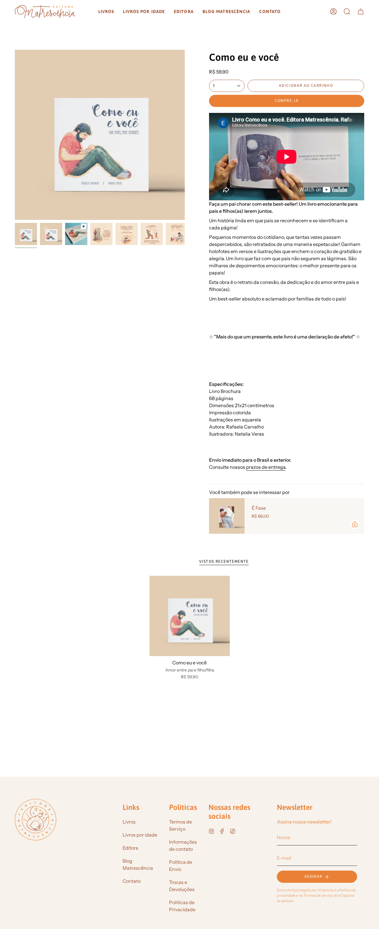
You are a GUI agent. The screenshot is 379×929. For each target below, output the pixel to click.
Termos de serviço (318, 895)
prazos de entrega (265, 467)
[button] (106, 11)
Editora (130, 848)
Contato (132, 881)
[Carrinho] (360, 12)
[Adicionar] (354, 524)
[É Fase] (227, 516)
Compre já (287, 101)
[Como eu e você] (190, 616)
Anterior (15, 135)
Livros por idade (140, 835)
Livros (129, 822)
